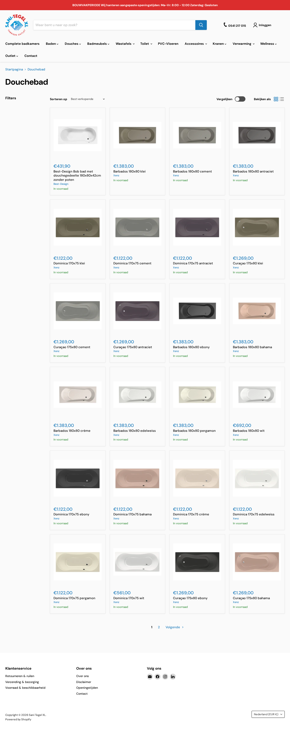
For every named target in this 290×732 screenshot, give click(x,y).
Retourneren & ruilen (19, 676)
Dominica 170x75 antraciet (193, 263)
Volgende (173, 627)
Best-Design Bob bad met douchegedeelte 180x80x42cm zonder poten (77, 175)
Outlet (10, 56)
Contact (30, 56)
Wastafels (124, 44)
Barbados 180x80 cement (192, 171)
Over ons (82, 676)
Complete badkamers (22, 44)
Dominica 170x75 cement (132, 263)
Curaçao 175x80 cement (71, 347)
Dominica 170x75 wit (128, 598)
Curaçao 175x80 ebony (190, 598)
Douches (72, 44)
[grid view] (276, 99)
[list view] (282, 99)
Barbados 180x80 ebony (191, 347)
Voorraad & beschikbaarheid (25, 688)
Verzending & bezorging (22, 682)
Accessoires (195, 44)
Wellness (267, 44)
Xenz (116, 175)
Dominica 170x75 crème (191, 514)
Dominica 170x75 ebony (71, 514)
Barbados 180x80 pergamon (194, 431)
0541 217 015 (237, 26)
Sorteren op (58, 99)
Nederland (266, 714)
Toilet (145, 44)
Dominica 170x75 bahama (132, 514)
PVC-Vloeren (168, 44)
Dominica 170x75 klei (69, 263)
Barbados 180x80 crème (71, 431)
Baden (51, 44)
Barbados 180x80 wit (249, 431)
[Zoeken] (201, 25)
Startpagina (14, 69)
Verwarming (242, 44)
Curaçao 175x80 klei (248, 263)
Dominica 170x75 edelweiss (254, 514)
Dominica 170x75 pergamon (74, 598)
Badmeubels (97, 44)
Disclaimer (83, 682)
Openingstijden (87, 688)
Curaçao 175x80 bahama (251, 598)
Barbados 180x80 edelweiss (134, 431)
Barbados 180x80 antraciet (253, 171)
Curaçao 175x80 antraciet (132, 347)
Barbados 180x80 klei (129, 171)
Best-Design (60, 184)
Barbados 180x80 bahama (252, 347)
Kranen (219, 44)
